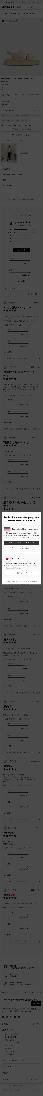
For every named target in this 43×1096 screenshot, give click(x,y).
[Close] (38, 514)
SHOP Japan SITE (21, 573)
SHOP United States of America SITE (22, 543)
